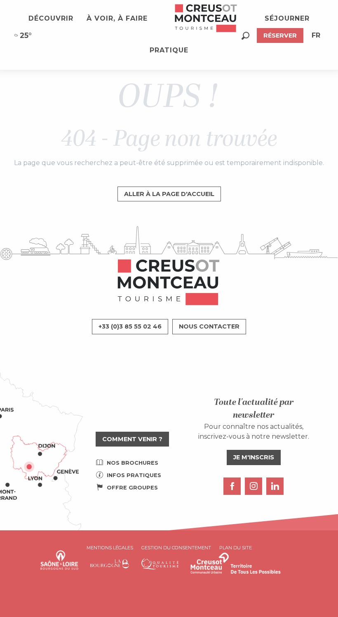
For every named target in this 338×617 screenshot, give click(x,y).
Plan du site (235, 548)
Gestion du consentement (176, 548)
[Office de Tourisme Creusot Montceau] (206, 18)
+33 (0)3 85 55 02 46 (130, 326)
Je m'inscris (253, 457)
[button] (245, 35)
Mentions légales (110, 548)
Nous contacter (209, 326)
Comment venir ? (132, 439)
